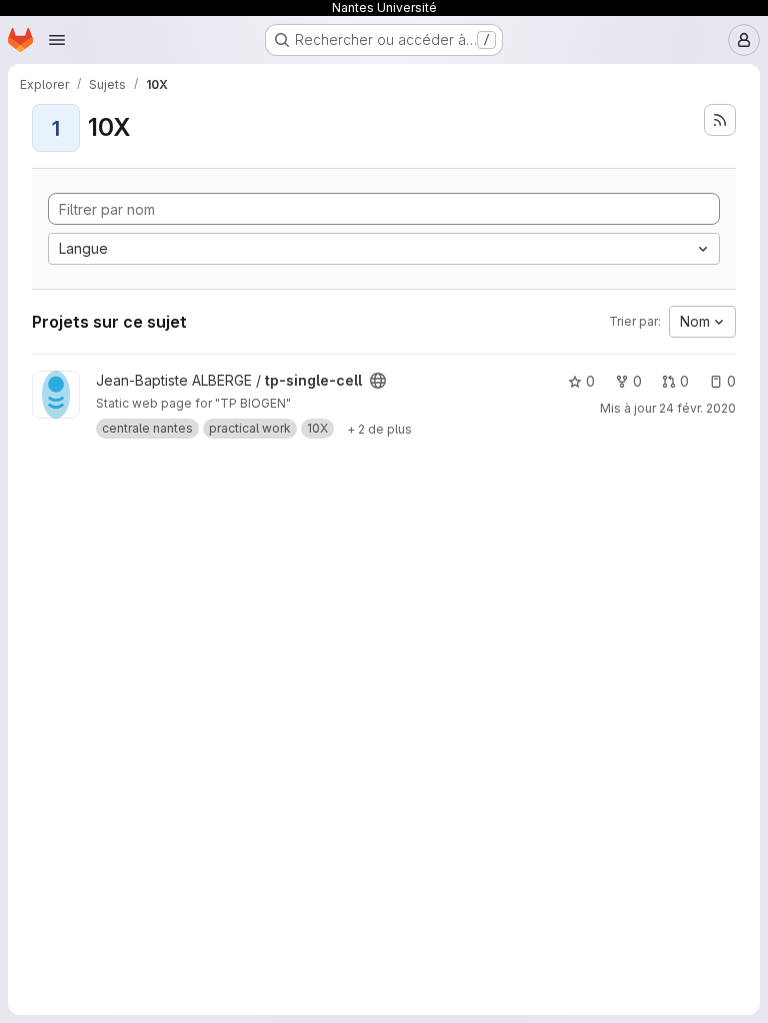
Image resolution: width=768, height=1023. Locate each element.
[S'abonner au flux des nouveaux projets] (720, 120)
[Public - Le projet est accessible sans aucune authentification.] (378, 381)
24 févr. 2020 (697, 408)
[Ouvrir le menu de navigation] (57, 40)
